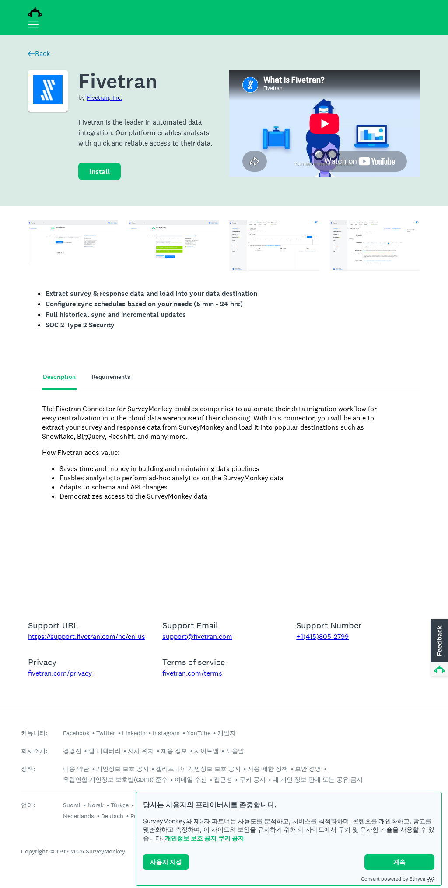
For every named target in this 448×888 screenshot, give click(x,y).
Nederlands (78, 816)
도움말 (235, 751)
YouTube (198, 733)
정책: (28, 769)
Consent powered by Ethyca (393, 879)
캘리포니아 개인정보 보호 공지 (198, 769)
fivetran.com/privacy (60, 673)
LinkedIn (134, 733)
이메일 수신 (191, 780)
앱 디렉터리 (104, 751)
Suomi (71, 805)
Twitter (105, 733)
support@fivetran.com (197, 636)
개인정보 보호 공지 (191, 838)
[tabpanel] (224, 499)
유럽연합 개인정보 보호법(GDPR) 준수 (115, 780)
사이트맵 (206, 751)
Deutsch (112, 816)
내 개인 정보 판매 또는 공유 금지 (318, 780)
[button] (438, 648)
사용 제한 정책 (268, 769)
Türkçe (120, 805)
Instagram (166, 733)
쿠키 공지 (231, 838)
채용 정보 (174, 751)
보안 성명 (308, 769)
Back (42, 53)
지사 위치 (141, 751)
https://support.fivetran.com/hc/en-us (86, 636)
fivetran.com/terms (192, 673)
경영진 (72, 751)
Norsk (96, 805)
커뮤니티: (34, 733)
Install (99, 171)
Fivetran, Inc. (104, 97)
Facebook (76, 733)
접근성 (223, 780)
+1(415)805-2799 (322, 636)
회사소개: (34, 751)
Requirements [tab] (110, 377)
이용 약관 (76, 769)
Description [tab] (59, 377)
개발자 (226, 733)
